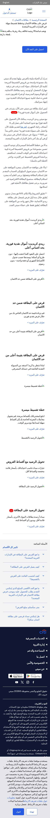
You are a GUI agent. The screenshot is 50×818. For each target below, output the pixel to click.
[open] (44, 11)
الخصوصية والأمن (36, 662)
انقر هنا (23, 127)
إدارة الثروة (39, 644)
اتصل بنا (41, 656)
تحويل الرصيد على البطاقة (27, 510)
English (6, 2)
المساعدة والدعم (36, 650)
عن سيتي (40, 668)
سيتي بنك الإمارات (39, 2)
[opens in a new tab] (34, 676)
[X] (22, 682)
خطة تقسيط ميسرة (33, 409)
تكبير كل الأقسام (10, 547)
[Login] (9, 9)
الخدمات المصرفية (35, 638)
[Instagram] (27, 682)
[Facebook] (33, 682)
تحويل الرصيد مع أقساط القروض (25, 461)
